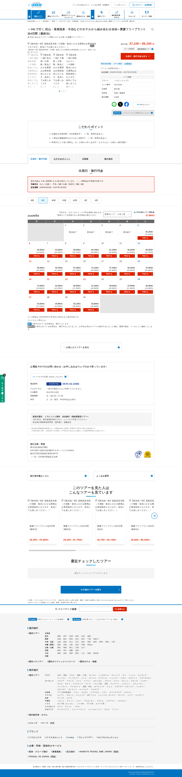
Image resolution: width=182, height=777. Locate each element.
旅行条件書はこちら (39, 476)
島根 (65, 647)
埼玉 (77, 639)
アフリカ (48, 695)
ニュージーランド (79, 709)
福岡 (59, 653)
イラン (104, 692)
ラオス (123, 678)
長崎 (71, 653)
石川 (77, 642)
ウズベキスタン (146, 678)
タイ (124, 675)
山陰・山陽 (49, 647)
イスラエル (95, 692)
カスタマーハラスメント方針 (88, 766)
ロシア (88, 684)
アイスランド (75, 686)
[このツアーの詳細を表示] (43, 521)
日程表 (85, 159)
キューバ (70, 701)
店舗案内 (106, 5)
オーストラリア (63, 709)
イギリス (107, 681)
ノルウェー (126, 684)
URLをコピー (143, 104)
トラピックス (35, 737)
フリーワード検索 (67, 609)
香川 (65, 650)
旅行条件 (108, 159)
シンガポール (104, 675)
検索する (121, 609)
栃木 (65, 639)
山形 (83, 636)
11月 (64, 200)
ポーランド (72, 689)
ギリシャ (125, 681)
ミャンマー (114, 678)
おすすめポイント (62, 159)
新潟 (65, 642)
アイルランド (78, 684)
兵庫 (83, 644)
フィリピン (61, 678)
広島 (77, 647)
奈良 (77, 644)
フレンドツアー (86, 737)
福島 (89, 636)
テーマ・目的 (48, 723)
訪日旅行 (71, 752)
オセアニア (49, 709)
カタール (127, 692)
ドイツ (78, 681)
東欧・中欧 (87, 686)
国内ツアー (34, 633)
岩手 (65, 636)
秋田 (77, 636)
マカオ (71, 675)
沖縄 (46, 656)
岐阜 (95, 642)
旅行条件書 (56, 766)
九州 (46, 653)
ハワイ (47, 703)
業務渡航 (56, 752)
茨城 (59, 639)
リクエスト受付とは (37, 320)
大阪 (71, 644)
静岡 (101, 642)
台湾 (59, 675)
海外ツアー (34, 675)
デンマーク (115, 684)
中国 (85, 675)
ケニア (130, 695)
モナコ (67, 684)
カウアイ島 (100, 703)
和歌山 (89, 644)
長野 (89, 642)
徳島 (59, 650)
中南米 (47, 701)
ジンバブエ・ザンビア (107, 695)
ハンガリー (140, 686)
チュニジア (80, 695)
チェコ (109, 686)
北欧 (106, 684)
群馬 (71, 639)
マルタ (59, 684)
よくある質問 (96, 5)
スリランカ (102, 678)
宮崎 (89, 653)
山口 (83, 647)
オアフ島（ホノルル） (65, 703)
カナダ (69, 698)
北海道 (47, 633)
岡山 (71, 647)
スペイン (87, 681)
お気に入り (121, 5)
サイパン (68, 706)
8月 (32, 200)
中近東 (47, 692)
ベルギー (144, 681)
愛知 (107, 642)
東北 (46, 636)
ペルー (78, 701)
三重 (113, 642)
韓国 (79, 675)
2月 (96, 200)
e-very (70, 737)
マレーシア (115, 675)
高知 (77, 650)
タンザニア (139, 695)
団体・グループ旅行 (38, 752)
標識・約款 (46, 766)
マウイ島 (89, 703)
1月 (85, 200)
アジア (47, 675)
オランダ (134, 681)
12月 (75, 200)
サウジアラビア (116, 692)
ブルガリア (95, 689)
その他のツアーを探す (91, 590)
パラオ (77, 706)
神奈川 (96, 639)
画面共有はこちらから (144, 766)
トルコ (76, 692)
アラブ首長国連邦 (64, 692)
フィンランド (62, 686)
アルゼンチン (89, 701)
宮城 (71, 636)
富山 (71, 642)
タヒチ (106, 709)
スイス (116, 681)
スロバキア (61, 689)
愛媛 (71, 650)
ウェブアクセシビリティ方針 (112, 766)
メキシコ (60, 701)
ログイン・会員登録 (143, 5)
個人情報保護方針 (69, 766)
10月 (54, 200)
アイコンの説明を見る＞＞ (111, 68)
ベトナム (132, 675)
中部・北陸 (49, 642)
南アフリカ (91, 695)
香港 (65, 675)
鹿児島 (96, 653)
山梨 (59, 642)
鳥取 (59, 647)
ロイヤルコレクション (108, 737)
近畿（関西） (50, 644)
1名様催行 (128, 64)
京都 (65, 644)
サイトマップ (129, 766)
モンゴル (92, 675)
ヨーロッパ (49, 681)
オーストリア (99, 686)
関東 (46, 639)
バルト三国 (97, 684)
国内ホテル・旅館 (88, 661)
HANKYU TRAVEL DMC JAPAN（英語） (100, 752)
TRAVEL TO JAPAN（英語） (43, 757)
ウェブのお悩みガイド (81, 5)
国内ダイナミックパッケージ (61, 661)
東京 (83, 639)
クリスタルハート (54, 737)
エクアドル (110, 701)
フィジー (115, 709)
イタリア (60, 681)
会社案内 (36, 766)
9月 (43, 200)
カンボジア (142, 675)
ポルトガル (97, 681)
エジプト (60, 695)
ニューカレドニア (95, 709)
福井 (83, 642)
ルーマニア (84, 689)
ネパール (92, 678)
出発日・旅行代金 (38, 159)
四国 (46, 650)
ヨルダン (84, 692)
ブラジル (100, 701)
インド (83, 678)
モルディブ (133, 678)
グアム (59, 706)
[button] (59, 91)
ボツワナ (121, 695)
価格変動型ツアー (144, 49)
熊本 (77, 653)
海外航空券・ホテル (38, 715)
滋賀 (59, 644)
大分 (83, 653)
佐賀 (65, 653)
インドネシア (73, 678)
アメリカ (60, 698)
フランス (70, 681)
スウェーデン (138, 684)
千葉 (89, 639)
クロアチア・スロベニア (124, 686)
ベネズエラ (121, 701)
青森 (59, 636)
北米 (46, 698)
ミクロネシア (50, 706)
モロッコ (70, 695)
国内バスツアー (36, 661)
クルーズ (33, 723)
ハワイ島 (80, 703)
